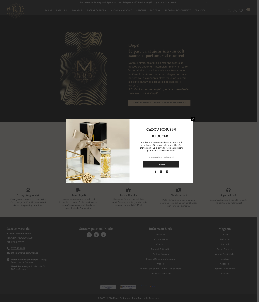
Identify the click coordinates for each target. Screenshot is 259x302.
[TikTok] (167, 172)
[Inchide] (193, 119)
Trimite (161, 164)
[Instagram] (161, 172)
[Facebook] (155, 172)
